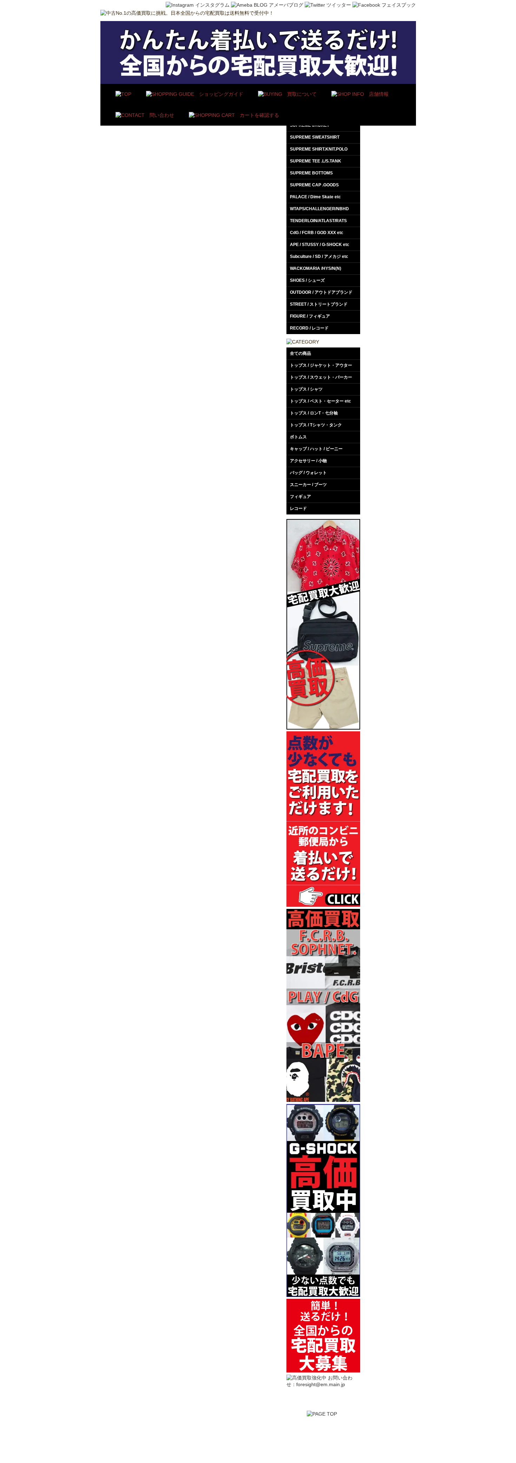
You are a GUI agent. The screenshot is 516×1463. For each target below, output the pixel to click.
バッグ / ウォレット (308, 472)
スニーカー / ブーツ (308, 484)
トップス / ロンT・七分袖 (314, 413)
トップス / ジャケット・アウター (321, 365)
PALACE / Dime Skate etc (315, 196)
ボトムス (298, 436)
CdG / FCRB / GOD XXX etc (316, 232)
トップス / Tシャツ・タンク (316, 425)
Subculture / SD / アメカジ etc (319, 256)
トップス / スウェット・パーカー (321, 377)
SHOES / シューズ (307, 280)
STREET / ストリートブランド (319, 304)
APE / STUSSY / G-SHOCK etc (319, 244)
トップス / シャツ (306, 389)
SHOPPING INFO (285, 1436)
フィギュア (300, 496)
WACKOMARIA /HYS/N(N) (315, 268)
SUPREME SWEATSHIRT (314, 137)
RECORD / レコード (309, 328)
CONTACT (418, 1436)
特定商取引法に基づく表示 (371, 1436)
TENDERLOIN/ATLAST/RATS (318, 220)
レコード (298, 508)
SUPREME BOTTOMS (311, 173)
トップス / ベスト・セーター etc (320, 401)
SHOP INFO (324, 1436)
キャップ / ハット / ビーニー (316, 448)
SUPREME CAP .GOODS (314, 184)
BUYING (250, 1436)
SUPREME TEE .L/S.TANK (315, 161)
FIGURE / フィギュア (310, 316)
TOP (227, 1436)
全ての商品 (300, 353)
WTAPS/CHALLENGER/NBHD (319, 208)
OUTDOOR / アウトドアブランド (321, 292)
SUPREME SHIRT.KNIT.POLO (319, 149)
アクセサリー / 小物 (308, 460)
